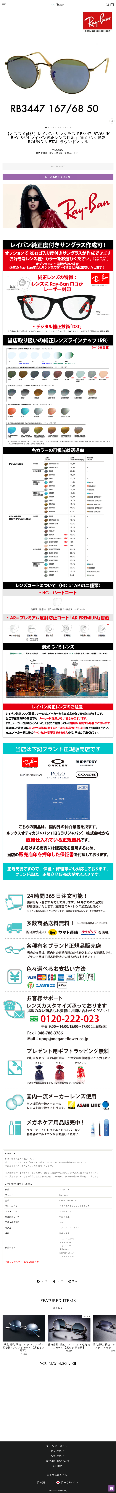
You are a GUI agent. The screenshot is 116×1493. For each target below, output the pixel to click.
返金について (58, 1450)
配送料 (44, 153)
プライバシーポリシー (58, 1445)
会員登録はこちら (57, 1475)
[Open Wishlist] (111, 1488)
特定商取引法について (58, 1461)
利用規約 (58, 1466)
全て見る (58, 1308)
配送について (58, 1455)
